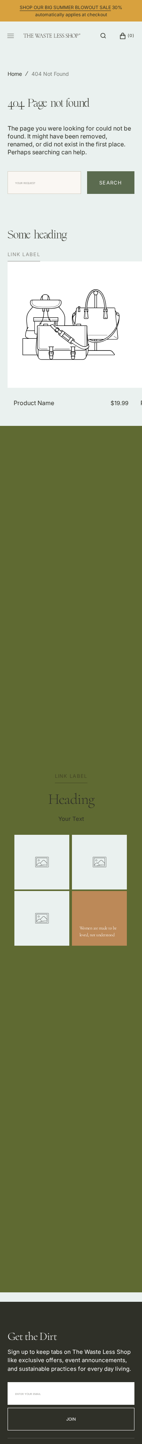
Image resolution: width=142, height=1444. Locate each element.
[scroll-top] (124, 1426)
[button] (103, 36)
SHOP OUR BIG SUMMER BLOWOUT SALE (65, 7)
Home (15, 74)
